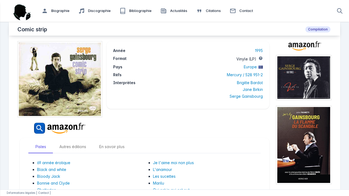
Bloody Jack (48, 176)
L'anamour (162, 169)
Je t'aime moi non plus (173, 162)
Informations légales (21, 192)
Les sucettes (164, 176)
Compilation (318, 29)
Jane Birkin (253, 89)
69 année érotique (53, 162)
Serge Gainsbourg (246, 96)
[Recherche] (340, 11)
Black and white (51, 169)
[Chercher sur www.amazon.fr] (59, 128)
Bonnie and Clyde (53, 183)
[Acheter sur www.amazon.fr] (303, 48)
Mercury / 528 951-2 (245, 74)
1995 (259, 50)
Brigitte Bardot (250, 82)
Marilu (158, 183)
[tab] (40, 146)
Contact (43, 192)
